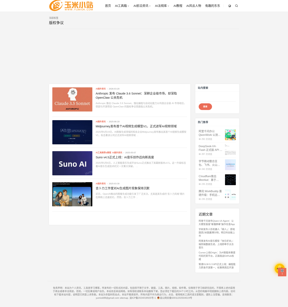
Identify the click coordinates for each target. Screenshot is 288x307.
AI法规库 (161, 6)
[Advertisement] (144, 59)
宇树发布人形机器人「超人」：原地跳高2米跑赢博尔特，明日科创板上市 (217, 232)
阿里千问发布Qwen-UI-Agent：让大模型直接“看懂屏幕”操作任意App (217, 223)
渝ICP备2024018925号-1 (143, 297)
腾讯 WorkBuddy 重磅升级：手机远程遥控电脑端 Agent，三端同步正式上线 (210, 193)
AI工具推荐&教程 (103, 153)
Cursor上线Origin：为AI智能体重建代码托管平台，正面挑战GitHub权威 (217, 255)
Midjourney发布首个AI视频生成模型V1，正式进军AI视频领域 (136, 126)
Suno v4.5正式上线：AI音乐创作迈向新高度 (125, 157)
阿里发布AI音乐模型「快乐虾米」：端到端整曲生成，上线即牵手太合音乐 (217, 244)
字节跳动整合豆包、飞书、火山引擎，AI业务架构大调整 (209, 163)
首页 (108, 6)
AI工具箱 (121, 6)
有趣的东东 (212, 6)
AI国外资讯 (101, 89)
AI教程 (178, 6)
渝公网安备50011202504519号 (176, 297)
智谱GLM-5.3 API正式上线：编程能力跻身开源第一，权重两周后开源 (217, 266)
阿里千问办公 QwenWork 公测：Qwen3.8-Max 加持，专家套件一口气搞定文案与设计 (209, 133)
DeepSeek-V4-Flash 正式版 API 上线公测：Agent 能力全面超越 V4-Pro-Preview (210, 148)
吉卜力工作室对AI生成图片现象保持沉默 (123, 188)
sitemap (124, 297)
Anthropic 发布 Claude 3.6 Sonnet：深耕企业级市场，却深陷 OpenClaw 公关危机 (136, 95)
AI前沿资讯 (141, 6)
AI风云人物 (193, 6)
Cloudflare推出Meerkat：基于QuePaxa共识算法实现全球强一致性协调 (209, 178)
